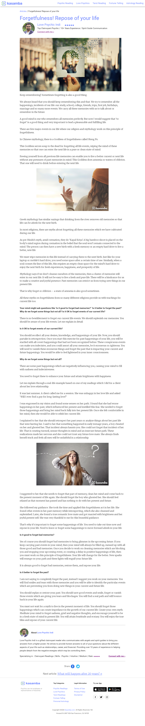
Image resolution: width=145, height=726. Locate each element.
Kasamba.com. (70, 710)
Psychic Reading (65, 3)
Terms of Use (79, 688)
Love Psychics (82, 3)
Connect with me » (45, 32)
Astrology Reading (134, 3)
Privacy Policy (79, 692)
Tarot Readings (59, 695)
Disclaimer (78, 695)
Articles (23, 11)
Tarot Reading (99, 3)
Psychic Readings (60, 688)
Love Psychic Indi (48, 24)
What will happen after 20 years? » (79, 673)
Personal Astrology (61, 701)
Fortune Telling (116, 3)
